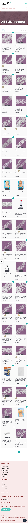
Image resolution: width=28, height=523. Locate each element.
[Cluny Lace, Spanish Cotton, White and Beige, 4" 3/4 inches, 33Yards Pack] (7, 84)
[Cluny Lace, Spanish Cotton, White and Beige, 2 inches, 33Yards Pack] (7, 313)
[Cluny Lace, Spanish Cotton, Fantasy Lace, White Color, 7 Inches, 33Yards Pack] (7, 42)
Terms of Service (5, 490)
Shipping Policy (4, 492)
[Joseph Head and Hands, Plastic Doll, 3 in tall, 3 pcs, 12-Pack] (21, 188)
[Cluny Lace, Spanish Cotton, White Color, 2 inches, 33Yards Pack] (21, 271)
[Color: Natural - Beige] (3, 66)
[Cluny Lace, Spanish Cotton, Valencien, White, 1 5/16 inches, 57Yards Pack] (21, 437)
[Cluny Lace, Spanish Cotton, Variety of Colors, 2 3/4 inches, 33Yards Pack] (21, 104)
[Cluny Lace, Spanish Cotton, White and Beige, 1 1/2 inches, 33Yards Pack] (7, 63)
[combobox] (14, 8)
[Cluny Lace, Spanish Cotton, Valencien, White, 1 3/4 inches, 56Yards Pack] (21, 250)
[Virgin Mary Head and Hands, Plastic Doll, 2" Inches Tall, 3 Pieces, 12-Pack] (7, 188)
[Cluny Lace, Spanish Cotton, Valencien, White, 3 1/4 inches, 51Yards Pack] (21, 83)
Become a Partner (5, 470)
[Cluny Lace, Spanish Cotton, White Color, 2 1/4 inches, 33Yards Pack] (21, 42)
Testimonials (4, 474)
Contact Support (5, 468)
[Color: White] (3, 45)
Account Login (4, 466)
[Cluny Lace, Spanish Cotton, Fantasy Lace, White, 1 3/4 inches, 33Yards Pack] (7, 354)
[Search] (25, 8)
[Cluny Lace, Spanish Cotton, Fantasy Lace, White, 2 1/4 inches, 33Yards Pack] (21, 63)
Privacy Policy (4, 486)
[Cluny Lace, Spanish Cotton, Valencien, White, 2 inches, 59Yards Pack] (7, 417)
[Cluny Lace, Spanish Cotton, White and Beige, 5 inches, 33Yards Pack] (21, 126)
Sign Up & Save (6, 509)
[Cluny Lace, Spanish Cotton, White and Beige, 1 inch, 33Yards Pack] (21, 229)
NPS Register (4, 476)
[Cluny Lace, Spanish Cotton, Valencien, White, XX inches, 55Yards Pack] (7, 208)
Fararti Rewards (4, 472)
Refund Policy (4, 488)
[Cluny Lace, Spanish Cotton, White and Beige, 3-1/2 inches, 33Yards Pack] (7, 126)
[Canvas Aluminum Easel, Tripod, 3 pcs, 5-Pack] (7, 269)
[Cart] (23, 3)
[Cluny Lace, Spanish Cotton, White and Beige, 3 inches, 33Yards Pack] (7, 396)
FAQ (2, 482)
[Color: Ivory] (19, 315)
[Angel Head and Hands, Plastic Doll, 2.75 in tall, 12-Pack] (21, 416)
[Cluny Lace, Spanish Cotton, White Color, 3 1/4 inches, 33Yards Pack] (7, 105)
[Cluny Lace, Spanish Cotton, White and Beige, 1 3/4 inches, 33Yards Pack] (21, 147)
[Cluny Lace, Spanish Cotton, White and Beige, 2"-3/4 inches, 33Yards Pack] (7, 333)
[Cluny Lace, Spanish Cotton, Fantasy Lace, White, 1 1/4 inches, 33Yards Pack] (21, 396)
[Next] (19, 452)
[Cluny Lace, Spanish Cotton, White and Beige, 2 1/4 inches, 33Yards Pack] (21, 168)
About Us (3, 484)
